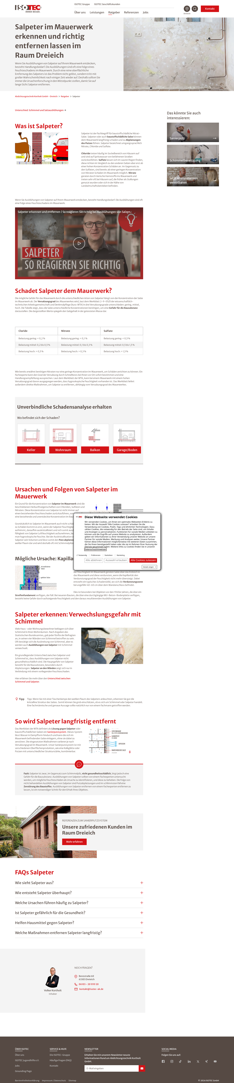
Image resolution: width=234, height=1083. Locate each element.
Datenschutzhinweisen (95, 549)
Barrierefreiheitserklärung (27, 1080)
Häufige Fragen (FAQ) (61, 1060)
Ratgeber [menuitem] (114, 12)
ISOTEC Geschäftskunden (107, 4)
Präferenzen (95, 555)
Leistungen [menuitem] (97, 12)
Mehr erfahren (74, 841)
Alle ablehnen (94, 560)
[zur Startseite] (28, 9)
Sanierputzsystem (56, 732)
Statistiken (109, 555)
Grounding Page (23, 1071)
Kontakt (210, 8)
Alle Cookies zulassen (143, 560)
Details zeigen (148, 567)
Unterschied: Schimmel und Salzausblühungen (39, 110)
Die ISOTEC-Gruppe (60, 1055)
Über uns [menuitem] (80, 12)
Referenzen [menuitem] (131, 12)
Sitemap (72, 1080)
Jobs (17, 1065)
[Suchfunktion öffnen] (195, 9)
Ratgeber (65, 96)
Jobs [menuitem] (145, 12)
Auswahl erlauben (116, 560)
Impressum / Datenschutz (54, 1080)
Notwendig (83, 555)
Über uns (19, 1055)
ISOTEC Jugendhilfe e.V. (27, 1060)
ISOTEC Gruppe (82, 4)
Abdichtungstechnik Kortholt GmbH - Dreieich (36, 96)
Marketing (121, 555)
